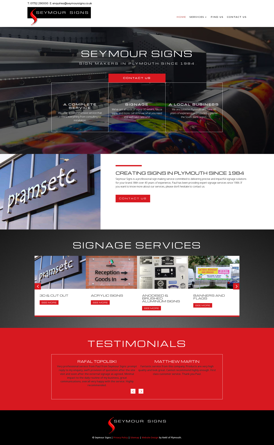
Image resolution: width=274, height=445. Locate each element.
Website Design (150, 437)
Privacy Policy (120, 437)
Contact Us (237, 16)
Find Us (217, 16)
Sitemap (134, 437)
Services (196, 16)
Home (181, 16)
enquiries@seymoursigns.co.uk (72, 3)
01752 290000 (39, 3)
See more (49, 302)
